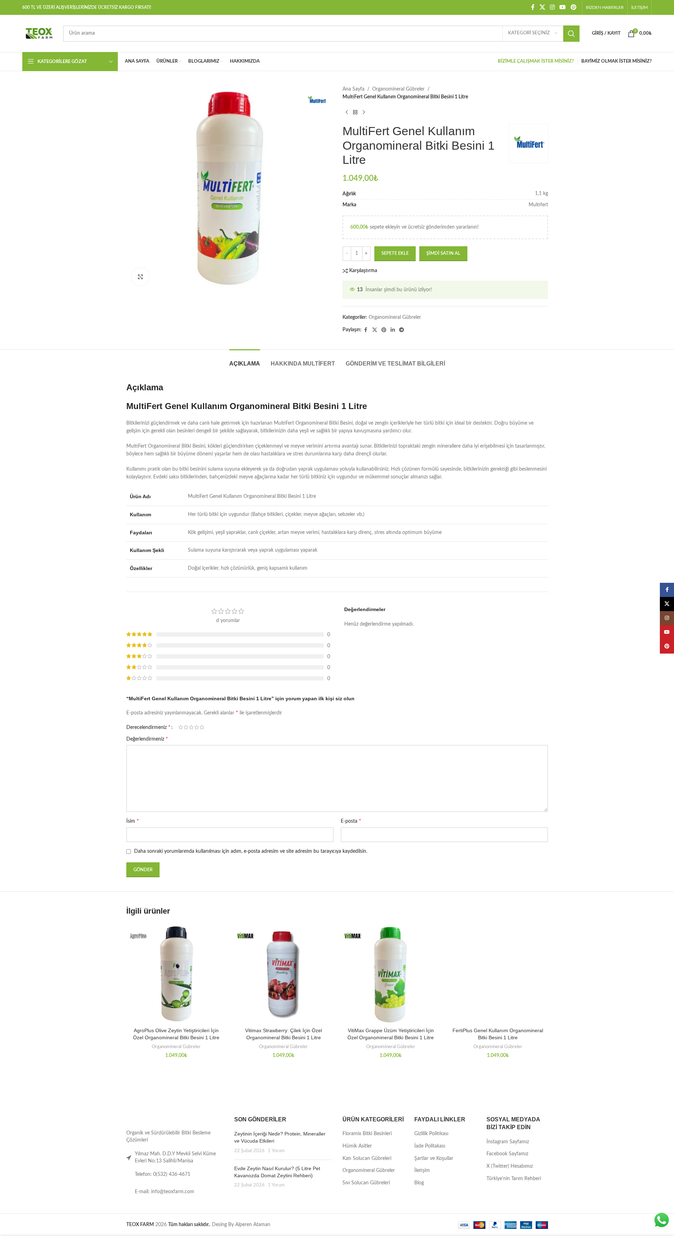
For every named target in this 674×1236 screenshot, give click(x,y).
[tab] (244, 360)
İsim (132, 821)
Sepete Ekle (395, 253)
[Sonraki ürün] (363, 112)
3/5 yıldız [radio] (191, 727)
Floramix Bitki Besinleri (367, 1133)
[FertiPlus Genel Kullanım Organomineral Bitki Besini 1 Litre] (498, 974)
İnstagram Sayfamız (507, 1141)
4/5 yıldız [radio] (196, 727)
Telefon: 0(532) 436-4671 (162, 1174)
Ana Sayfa (353, 89)
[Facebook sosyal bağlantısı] (533, 7)
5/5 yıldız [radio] (201, 727)
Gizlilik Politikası (431, 1133)
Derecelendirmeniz (148, 727)
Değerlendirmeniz (147, 739)
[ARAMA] (571, 33)
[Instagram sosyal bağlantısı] (552, 7)
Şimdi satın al (443, 253)
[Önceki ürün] (346, 112)
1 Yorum (276, 1151)
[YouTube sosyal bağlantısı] (562, 7)
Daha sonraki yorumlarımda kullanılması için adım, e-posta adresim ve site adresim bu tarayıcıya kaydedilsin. (250, 851)
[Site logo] (39, 33)
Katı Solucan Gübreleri (366, 1158)
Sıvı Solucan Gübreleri (366, 1182)
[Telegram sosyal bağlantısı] (401, 330)
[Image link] (148, 1118)
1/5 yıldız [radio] (180, 727)
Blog (419, 1182)
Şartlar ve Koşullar (433, 1158)
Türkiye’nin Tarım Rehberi (513, 1178)
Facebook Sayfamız (507, 1153)
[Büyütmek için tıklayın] (140, 277)
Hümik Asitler (357, 1146)
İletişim (422, 1170)
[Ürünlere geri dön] (355, 112)
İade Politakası (429, 1146)
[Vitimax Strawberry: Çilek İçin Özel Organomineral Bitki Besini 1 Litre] (284, 974)
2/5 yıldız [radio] (186, 727)
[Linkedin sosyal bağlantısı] (392, 330)
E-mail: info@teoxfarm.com (164, 1191)
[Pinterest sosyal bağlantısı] (573, 7)
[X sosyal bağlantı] (542, 7)
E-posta (351, 821)
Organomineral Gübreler (398, 89)
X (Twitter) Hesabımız (509, 1166)
